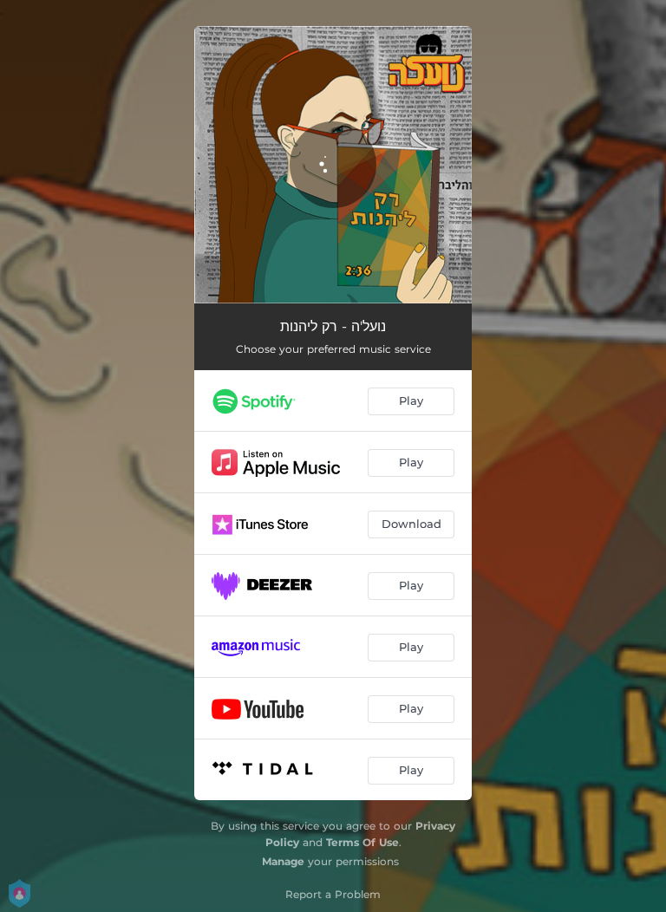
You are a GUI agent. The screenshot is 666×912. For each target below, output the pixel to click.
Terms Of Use (362, 842)
